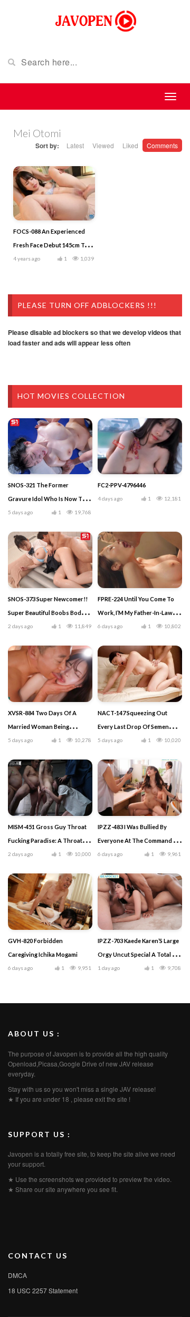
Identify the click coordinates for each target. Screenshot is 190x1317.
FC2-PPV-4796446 (122, 485)
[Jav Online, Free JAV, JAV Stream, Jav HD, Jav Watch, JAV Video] (95, 20)
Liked (130, 145)
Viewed (103, 145)
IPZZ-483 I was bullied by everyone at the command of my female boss (139, 840)
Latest (75, 145)
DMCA (17, 1275)
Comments (162, 145)
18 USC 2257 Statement (43, 1290)
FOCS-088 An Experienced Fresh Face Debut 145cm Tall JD (52, 245)
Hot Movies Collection (71, 395)
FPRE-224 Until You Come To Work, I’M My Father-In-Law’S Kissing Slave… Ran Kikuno (137, 612)
